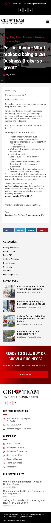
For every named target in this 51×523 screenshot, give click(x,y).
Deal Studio (20, 520)
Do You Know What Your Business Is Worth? (28, 332)
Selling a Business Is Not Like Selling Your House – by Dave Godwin (31, 319)
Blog (6, 37)
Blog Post (16, 37)
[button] (48, 22)
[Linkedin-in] (25, 10)
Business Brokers (33, 37)
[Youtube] (30, 10)
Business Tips (11, 41)
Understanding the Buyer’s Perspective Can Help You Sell (31, 302)
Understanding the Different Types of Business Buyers (31, 288)
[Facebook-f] (20, 10)
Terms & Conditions (11, 514)
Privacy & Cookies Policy (31, 514)
